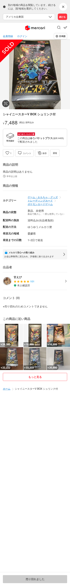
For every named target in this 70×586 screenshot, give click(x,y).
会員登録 (8, 36)
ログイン (22, 36)
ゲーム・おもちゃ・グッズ (43, 197)
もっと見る (35, 377)
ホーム (6, 388)
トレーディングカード (40, 200)
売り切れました (35, 579)
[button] (59, 28)
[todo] (65, 27)
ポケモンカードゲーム (40, 204)
